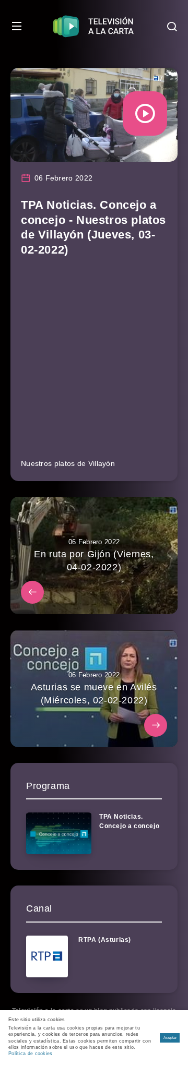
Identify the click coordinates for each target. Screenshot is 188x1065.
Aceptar (170, 1037)
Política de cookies (30, 1053)
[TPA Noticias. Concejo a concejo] (58, 833)
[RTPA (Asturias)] (47, 956)
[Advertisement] (94, 362)
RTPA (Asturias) (104, 939)
